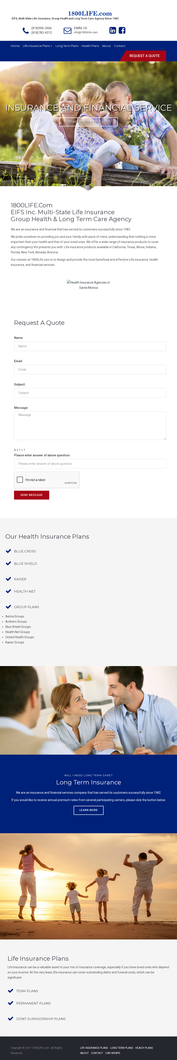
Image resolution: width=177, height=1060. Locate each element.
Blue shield (25, 564)
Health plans (90, 46)
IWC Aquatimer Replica (92, 1058)
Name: (18, 338)
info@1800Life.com (86, 32)
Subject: (20, 384)
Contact (119, 46)
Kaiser (20, 579)
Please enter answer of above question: (42, 455)
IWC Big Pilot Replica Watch (122, 1058)
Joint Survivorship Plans (41, 1019)
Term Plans (27, 991)
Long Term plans (66, 46)
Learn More (88, 810)
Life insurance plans (37, 46)
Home (15, 46)
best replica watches (23, 1047)
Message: (21, 407)
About (106, 46)
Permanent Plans (33, 1003)
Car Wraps (112, 1053)
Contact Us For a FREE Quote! (88, 121)
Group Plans (26, 607)
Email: (18, 361)
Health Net (25, 591)
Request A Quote (145, 56)
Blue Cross (25, 551)
